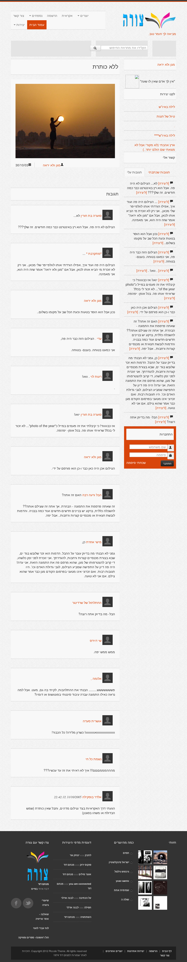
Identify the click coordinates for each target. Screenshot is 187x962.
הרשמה (52, 15)
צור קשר (18, 15)
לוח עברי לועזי (41, 928)
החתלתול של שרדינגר (86, 603)
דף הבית (166, 951)
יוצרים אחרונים (114, 951)
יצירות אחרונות (135, 951)
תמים (126, 853)
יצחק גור (74, 855)
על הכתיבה (85, 898)
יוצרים (84, 15)
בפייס (34, 888)
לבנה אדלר (67, 898)
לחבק (88, 855)
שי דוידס (95, 640)
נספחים (36, 15)
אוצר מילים (85, 874)
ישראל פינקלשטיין (119, 862)
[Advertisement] (51, 48)
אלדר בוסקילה (91, 797)
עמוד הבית (36, 25)
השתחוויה (85, 917)
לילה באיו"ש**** (164, 135)
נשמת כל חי (93, 759)
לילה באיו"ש (167, 107)
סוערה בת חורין (90, 215)
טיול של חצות (166, 116)
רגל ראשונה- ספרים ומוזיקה (33, 937)
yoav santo (122, 880)
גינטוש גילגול (121, 871)
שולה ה (125, 899)
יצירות (20, 25)
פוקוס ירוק (85, 864)
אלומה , (96, 678)
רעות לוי (96, 376)
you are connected (80, 883)
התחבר (167, 463)
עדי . (98, 338)
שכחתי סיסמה (136, 462)
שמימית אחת (121, 890)
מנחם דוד (69, 864)
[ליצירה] (163, 183)
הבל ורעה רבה (91, 495)
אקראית (67, 15)
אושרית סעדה (92, 721)
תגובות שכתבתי (159, 172)
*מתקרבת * (93, 253)
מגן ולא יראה (51, 165)
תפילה (87, 907)
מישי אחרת (93, 542)
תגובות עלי (134, 172)
